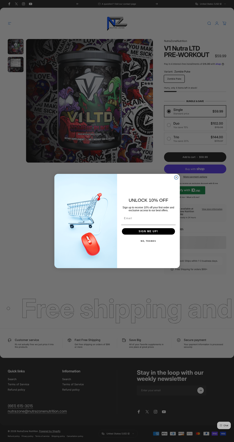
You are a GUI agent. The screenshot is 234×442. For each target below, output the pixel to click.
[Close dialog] (176, 177)
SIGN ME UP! (148, 231)
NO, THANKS (148, 241)
